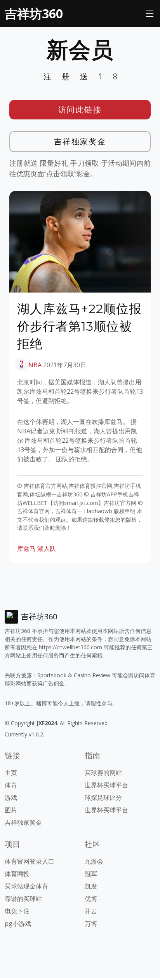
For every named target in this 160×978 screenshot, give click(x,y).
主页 (11, 772)
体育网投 (17, 873)
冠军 (91, 873)
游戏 (11, 797)
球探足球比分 (103, 797)
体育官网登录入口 (29, 861)
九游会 (94, 861)
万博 (91, 923)
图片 (11, 810)
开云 (91, 911)
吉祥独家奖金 (80, 141)
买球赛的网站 (103, 772)
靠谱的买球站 (23, 898)
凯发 (91, 886)
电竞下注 (17, 911)
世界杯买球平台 (106, 785)
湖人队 (46, 548)
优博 (91, 898)
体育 (11, 785)
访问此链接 (80, 109)
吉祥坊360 (34, 13)
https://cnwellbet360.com (70, 647)
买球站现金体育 (26, 886)
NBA (35, 365)
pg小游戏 (18, 923)
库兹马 (26, 548)
